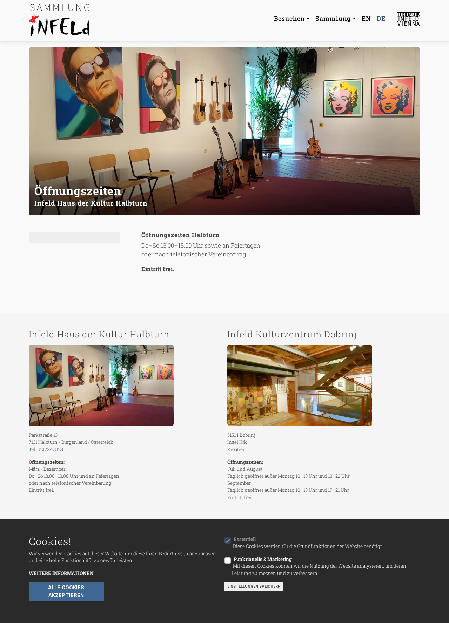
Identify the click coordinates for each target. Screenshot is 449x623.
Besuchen (289, 18)
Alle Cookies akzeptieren (66, 591)
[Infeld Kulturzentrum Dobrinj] (323, 385)
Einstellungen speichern (254, 586)
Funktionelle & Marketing (263, 559)
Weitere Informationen (61, 573)
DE (381, 18)
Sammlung (333, 18)
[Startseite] (60, 20)
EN (366, 18)
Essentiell (245, 539)
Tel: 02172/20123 (46, 449)
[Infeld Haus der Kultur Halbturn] (125, 385)
